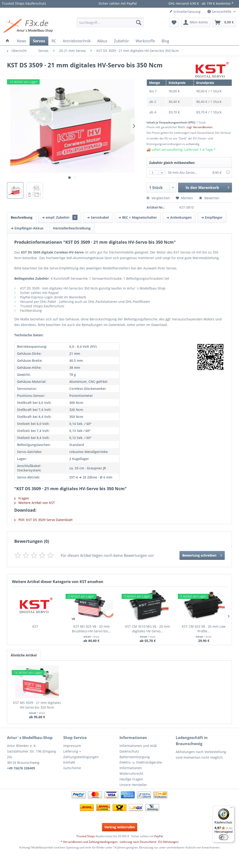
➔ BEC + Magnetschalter (137, 217)
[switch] (223, 837)
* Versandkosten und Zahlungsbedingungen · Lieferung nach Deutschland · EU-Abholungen (120, 842)
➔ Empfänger (211, 217)
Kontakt (69, 762)
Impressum (72, 745)
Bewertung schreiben (199, 555)
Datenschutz (129, 751)
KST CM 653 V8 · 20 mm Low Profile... (203, 628)
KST (35, 626)
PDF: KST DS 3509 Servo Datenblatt (45, 520)
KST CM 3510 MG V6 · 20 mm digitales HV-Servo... (147, 628)
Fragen (23, 498)
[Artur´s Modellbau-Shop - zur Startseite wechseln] (28, 26)
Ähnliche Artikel (24, 655)
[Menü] (231, 809)
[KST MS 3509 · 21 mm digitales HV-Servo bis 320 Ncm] (37, 681)
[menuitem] (110, 22)
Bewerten (211, 198)
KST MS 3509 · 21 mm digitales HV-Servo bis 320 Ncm (37, 705)
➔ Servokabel (98, 217)
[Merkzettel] (174, 22)
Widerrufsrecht (131, 773)
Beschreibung (21, 217)
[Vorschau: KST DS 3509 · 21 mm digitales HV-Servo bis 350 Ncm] (15, 190)
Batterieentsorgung (135, 757)
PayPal (158, 836)
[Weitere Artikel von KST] (211, 70)
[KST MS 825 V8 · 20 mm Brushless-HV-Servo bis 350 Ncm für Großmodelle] (91, 605)
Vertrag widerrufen (119, 827)
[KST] (35, 605)
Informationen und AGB (138, 745)
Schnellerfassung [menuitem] (186, 11)
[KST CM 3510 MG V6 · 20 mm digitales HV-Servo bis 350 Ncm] (147, 605)
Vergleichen (160, 198)
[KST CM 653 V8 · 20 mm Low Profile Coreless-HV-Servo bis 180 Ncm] (204, 605)
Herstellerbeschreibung (72, 228)
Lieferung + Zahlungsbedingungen (81, 754)
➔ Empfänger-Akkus (27, 228)
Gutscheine (72, 768)
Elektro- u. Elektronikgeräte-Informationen (141, 765)
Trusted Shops (85, 836)
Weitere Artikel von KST (36, 502)
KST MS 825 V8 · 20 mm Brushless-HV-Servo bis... (91, 628)
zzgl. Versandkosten (199, 127)
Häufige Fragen (131, 779)
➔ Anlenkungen (179, 217)
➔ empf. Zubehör (59, 217)
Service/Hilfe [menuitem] (221, 11)
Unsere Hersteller (133, 785)
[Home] (7, 40)
